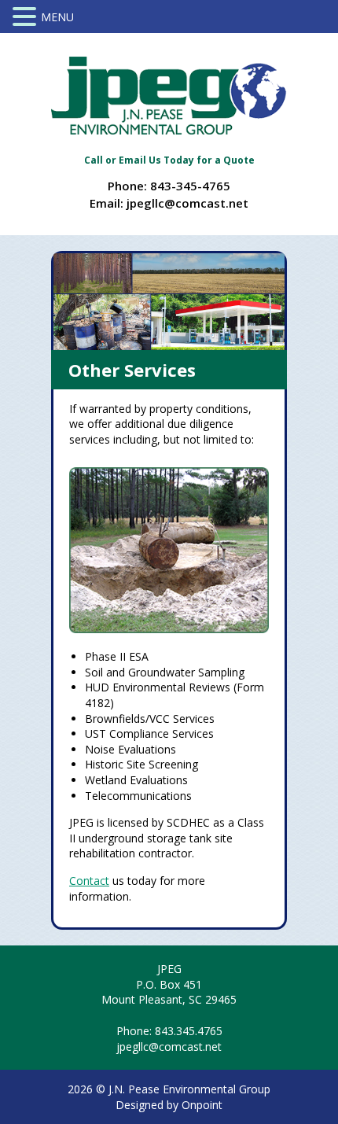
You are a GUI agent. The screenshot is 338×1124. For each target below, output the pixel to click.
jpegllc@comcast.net (187, 203)
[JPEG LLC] (169, 96)
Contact (89, 880)
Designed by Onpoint (169, 1104)
